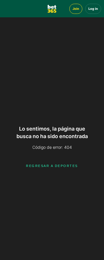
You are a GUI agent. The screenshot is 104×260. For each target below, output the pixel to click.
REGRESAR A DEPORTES (52, 166)
